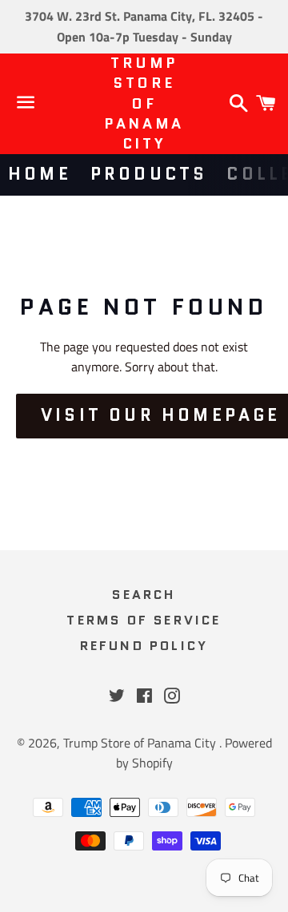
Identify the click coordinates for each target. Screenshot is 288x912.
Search (143, 594)
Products (149, 174)
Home (39, 174)
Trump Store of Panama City (144, 104)
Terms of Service (143, 620)
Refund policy (144, 645)
